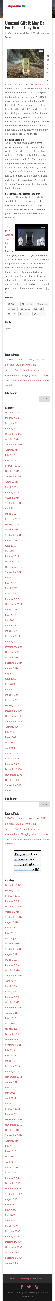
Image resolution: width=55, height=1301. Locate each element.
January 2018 (12, 428)
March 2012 (11, 588)
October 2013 (12, 529)
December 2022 (13, 412)
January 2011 (12, 641)
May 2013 (10, 550)
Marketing (44, 33)
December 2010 (13, 646)
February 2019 (12, 423)
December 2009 (13, 710)
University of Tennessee (31, 1278)
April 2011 (10, 625)
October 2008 (12, 779)
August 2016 (12, 449)
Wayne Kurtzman (16, 33)
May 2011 (10, 620)
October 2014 (12, 497)
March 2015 (11, 487)
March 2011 (11, 630)
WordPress (27, 1296)
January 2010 (12, 705)
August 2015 (12, 481)
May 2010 (10, 684)
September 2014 (14, 502)
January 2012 (12, 598)
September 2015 (14, 476)
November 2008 (13, 774)
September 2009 (14, 721)
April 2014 (10, 508)
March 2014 (11, 513)
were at (9, 234)
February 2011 (12, 636)
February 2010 (12, 700)
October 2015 (12, 471)
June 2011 (10, 614)
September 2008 (14, 785)
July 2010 (10, 673)
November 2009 (13, 715)
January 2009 (12, 763)
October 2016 (12, 439)
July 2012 (10, 577)
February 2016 (12, 465)
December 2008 (13, 769)
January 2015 (12, 492)
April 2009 (10, 748)
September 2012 (14, 572)
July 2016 (10, 455)
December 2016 (13, 433)
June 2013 (10, 545)
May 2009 (10, 742)
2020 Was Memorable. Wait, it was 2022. (26, 359)
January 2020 (12, 417)
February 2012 (12, 593)
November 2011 (13, 604)
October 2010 (12, 657)
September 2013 (14, 534)
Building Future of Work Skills (20, 364)
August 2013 (12, 540)
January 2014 (12, 524)
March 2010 (11, 694)
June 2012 (10, 582)
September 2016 (14, 444)
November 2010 (13, 652)
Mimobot (40, 84)
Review (8, 37)
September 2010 (14, 662)
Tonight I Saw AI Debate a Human (22, 369)
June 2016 (10, 460)
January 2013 (12, 556)
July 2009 (10, 731)
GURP (8, 259)
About (13, 1278)
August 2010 (12, 668)
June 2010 (10, 678)
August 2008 (12, 790)
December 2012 (13, 561)
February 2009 (12, 758)
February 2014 (12, 518)
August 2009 (12, 726)
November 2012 (13, 566)
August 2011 (12, 609)
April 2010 (10, 689)
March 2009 (11, 753)
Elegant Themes (27, 1292)
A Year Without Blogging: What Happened (27, 375)
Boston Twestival (19, 121)
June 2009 (10, 737)
